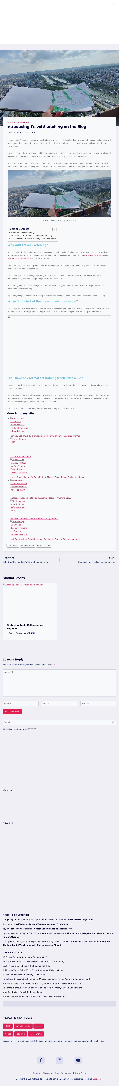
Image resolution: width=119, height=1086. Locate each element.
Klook (7, 1026)
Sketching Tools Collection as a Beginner (97, 560)
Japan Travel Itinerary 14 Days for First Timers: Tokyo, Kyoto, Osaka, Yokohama (47, 477)
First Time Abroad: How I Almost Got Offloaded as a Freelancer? (41, 929)
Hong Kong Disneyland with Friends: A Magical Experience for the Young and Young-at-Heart (46, 979)
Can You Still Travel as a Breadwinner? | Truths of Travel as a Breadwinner (45, 436)
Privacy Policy (79, 1073)
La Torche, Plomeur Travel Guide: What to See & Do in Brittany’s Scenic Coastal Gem (42, 988)
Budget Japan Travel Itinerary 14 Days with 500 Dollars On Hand (33, 920)
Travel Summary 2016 (20, 456)
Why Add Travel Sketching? (23, 232)
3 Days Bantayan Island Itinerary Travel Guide (24, 975)
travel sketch (13, 545)
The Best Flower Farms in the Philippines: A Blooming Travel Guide (34, 996)
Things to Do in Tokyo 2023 (79, 920)
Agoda (8, 1034)
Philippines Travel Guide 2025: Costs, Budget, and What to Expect (33, 970)
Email (46, 703)
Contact (36, 1073)
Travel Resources (63, 1073)
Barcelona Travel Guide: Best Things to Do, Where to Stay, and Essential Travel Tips (42, 983)
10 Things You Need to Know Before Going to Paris (34, 518)
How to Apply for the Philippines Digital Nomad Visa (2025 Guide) (33, 961)
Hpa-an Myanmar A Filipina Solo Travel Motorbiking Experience (32, 933)
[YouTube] (78, 1060)
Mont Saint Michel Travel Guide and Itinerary (23, 992)
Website (85, 703)
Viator (38, 1026)
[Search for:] (59, 722)
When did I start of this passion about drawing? (32, 235)
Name (7, 703)
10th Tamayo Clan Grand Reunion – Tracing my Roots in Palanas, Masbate (45, 539)
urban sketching (43, 545)
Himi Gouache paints (92, 255)
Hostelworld (36, 1034)
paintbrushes (25, 258)
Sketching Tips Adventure (18, 122)
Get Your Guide (23, 1026)
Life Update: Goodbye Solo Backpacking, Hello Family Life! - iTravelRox (36, 941)
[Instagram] (59, 1060)
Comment (9, 672)
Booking (21, 1034)
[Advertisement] (59, 26)
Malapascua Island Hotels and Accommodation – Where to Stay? (40, 498)
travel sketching (27, 545)
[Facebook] (41, 1060)
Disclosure (47, 1073)
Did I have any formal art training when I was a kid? (33, 238)
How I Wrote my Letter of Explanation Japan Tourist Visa (40, 924)
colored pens (13, 258)
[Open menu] (114, 4)
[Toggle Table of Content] (53, 229)
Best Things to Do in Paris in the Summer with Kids (26, 966)
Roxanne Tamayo (15, 132)
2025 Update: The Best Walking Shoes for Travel (25, 560)
